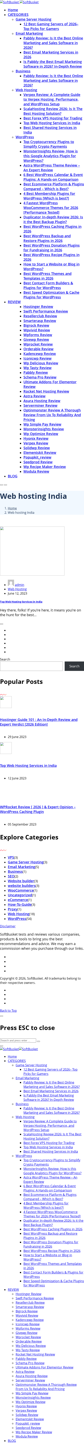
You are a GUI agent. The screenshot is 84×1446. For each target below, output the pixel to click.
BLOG (12, 476)
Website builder (21, 881)
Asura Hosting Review (41, 400)
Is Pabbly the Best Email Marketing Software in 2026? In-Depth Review (52, 64)
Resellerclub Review (40, 316)
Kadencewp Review (39, 353)
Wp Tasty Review (37, 367)
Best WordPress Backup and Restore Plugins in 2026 (47, 238)
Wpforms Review (37, 334)
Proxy (13, 909)
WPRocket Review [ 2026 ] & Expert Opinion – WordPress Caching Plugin (38, 809)
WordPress (25, 137)
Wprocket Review (38, 344)
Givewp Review (36, 339)
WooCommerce (21, 890)
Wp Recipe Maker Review (44, 466)
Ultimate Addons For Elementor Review (44, 1367)
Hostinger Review (38, 306)
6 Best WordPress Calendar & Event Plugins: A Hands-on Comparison (53, 177)
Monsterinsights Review (43, 429)
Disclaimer (8, 926)
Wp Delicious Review (40, 363)
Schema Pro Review (39, 377)
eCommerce (18, 899)
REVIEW (14, 301)
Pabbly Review (35, 372)
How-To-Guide (19, 904)
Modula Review (36, 471)
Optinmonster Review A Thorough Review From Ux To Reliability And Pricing (52, 415)
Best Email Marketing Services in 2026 (51, 1091)
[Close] (1, 1016)
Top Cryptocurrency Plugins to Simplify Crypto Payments (48, 144)
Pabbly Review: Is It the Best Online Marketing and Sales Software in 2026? (53, 43)
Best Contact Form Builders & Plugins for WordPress (48, 285)
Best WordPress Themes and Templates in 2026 (47, 276)
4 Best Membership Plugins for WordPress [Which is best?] (49, 196)
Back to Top (8, 1010)
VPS (11, 857)
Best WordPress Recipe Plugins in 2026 (51, 1251)
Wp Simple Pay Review (42, 424)
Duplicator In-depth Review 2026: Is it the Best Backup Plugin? (53, 219)
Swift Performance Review (45, 311)
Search (5, 659)
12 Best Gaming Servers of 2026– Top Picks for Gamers (50, 26)
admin (19, 585)
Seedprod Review (38, 462)
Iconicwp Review (37, 358)
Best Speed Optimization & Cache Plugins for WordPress (51, 294)
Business (23, 71)
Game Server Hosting (33, 19)
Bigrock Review (36, 325)
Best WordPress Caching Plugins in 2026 (52, 1229)
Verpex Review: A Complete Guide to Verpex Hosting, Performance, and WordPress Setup (51, 99)
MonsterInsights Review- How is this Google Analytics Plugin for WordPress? (50, 156)
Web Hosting (26, 90)
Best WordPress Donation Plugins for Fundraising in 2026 (51, 247)
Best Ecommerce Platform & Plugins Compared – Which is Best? (53, 186)
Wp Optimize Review (40, 433)
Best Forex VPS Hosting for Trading (52, 118)
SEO (11, 876)
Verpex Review (35, 443)
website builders (22, 885)
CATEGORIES (18, 14)
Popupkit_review (37, 457)
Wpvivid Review (36, 330)
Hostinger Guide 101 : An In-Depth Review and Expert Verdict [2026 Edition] (39, 722)
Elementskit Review (39, 452)
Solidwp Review (36, 447)
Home (13, 9)
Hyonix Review (35, 438)
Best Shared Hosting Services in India (50, 1151)
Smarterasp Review (39, 320)
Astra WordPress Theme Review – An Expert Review (51, 167)
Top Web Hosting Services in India (51, 122)
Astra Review (34, 396)
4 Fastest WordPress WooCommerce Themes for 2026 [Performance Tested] (50, 208)
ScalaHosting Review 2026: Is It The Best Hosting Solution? (52, 111)
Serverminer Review (40, 405)
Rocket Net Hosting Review (46, 391)
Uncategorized (20, 895)
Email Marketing (29, 33)
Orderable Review (38, 349)
